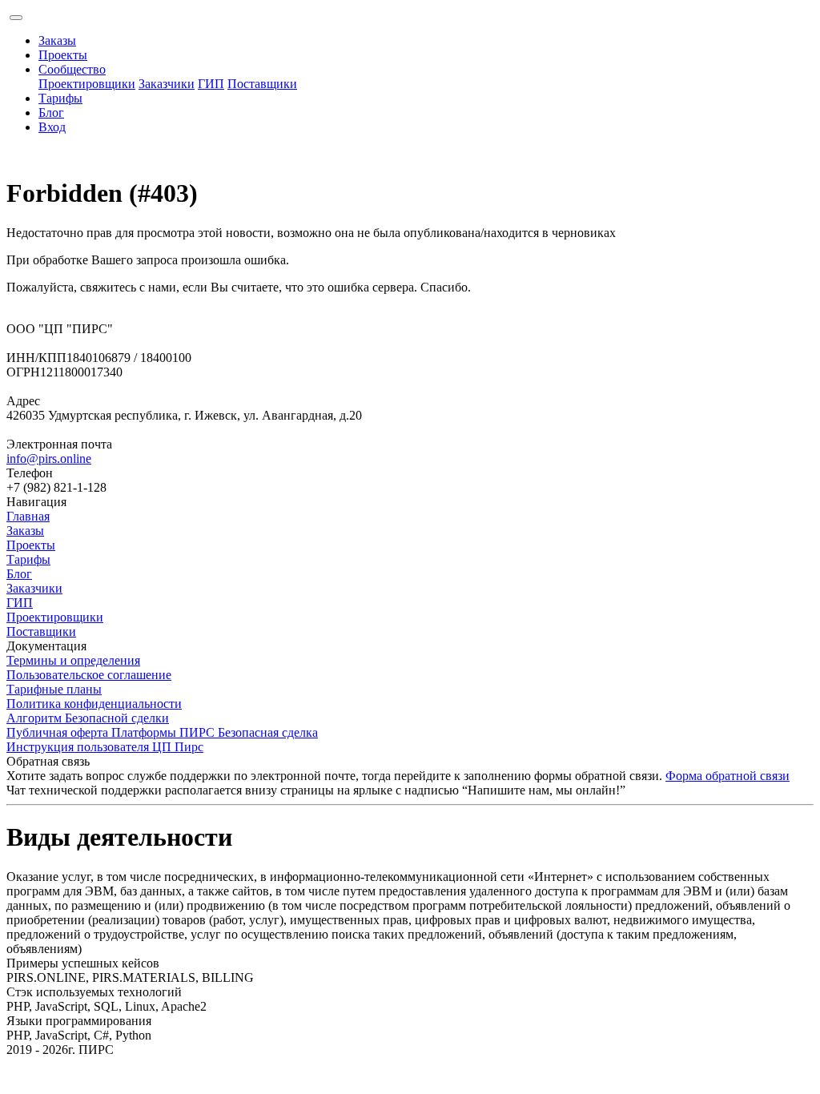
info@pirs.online (48, 458)
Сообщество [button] (72, 69)
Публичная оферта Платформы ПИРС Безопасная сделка (162, 732)
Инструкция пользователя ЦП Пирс (104, 747)
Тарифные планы (54, 689)
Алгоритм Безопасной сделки (87, 718)
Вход (52, 127)
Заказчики (167, 83)
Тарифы (60, 98)
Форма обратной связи (727, 775)
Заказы (57, 40)
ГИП (211, 83)
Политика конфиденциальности (94, 703)
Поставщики (262, 83)
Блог (51, 112)
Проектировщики (86, 83)
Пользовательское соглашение (88, 675)
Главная (28, 516)
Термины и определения (73, 660)
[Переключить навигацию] (16, 17)
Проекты (62, 55)
